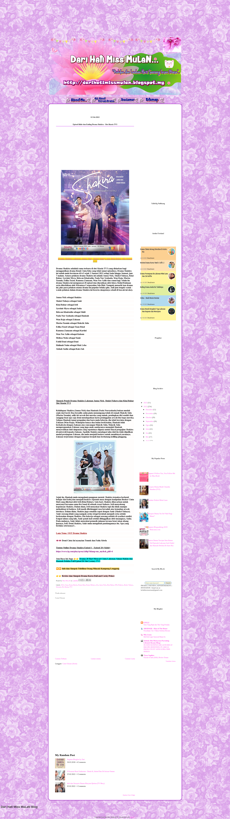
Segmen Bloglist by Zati (76, 759)
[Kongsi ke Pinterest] (90, 580)
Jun (147, 433)
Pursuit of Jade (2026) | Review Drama (156, 657)
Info (97, 585)
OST (116, 585)
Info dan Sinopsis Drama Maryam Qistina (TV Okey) (86, 783)
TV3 (70, 587)
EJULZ (146, 623)
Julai (148, 429)
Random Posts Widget (129, 795)
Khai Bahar (110, 585)
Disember (149, 410)
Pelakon (120, 585)
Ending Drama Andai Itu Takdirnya (151, 287)
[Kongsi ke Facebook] (87, 580)
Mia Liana (148, 635)
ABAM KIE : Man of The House (155, 629)
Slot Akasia (65, 587)
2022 (62, 585)
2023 (146, 403)
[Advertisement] (80, 18)
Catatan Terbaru (61, 659)
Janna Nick (102, 585)
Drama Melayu (90, 585)
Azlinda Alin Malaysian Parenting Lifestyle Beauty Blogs (156, 642)
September (150, 421)
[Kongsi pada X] (84, 580)
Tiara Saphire (149, 655)
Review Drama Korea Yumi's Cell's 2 (152, 263)
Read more (150, 258)
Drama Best (81, 585)
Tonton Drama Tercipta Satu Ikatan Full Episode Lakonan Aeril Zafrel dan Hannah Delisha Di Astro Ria (161, 543)
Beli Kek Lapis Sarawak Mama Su (154, 637)
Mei (147, 437)
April (148, 441)
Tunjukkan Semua (170, 661)
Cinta (66, 585)
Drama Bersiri (73, 585)
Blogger (132, 817)
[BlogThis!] (82, 580)
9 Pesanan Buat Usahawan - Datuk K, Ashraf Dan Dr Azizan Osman (91, 771)
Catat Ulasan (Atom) (69, 664)
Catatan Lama (130, 659)
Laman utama (96, 659)
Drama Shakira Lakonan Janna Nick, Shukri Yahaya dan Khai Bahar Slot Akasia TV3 (95, 260)
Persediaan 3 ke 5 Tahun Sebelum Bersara (157, 631)
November (150, 413)
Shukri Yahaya (128, 585)
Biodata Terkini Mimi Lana (157, 500)
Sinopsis (58, 587)
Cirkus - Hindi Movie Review (149, 298)
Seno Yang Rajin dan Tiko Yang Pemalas (157, 625)
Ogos (148, 425)
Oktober (149, 417)
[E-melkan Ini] (79, 580)
